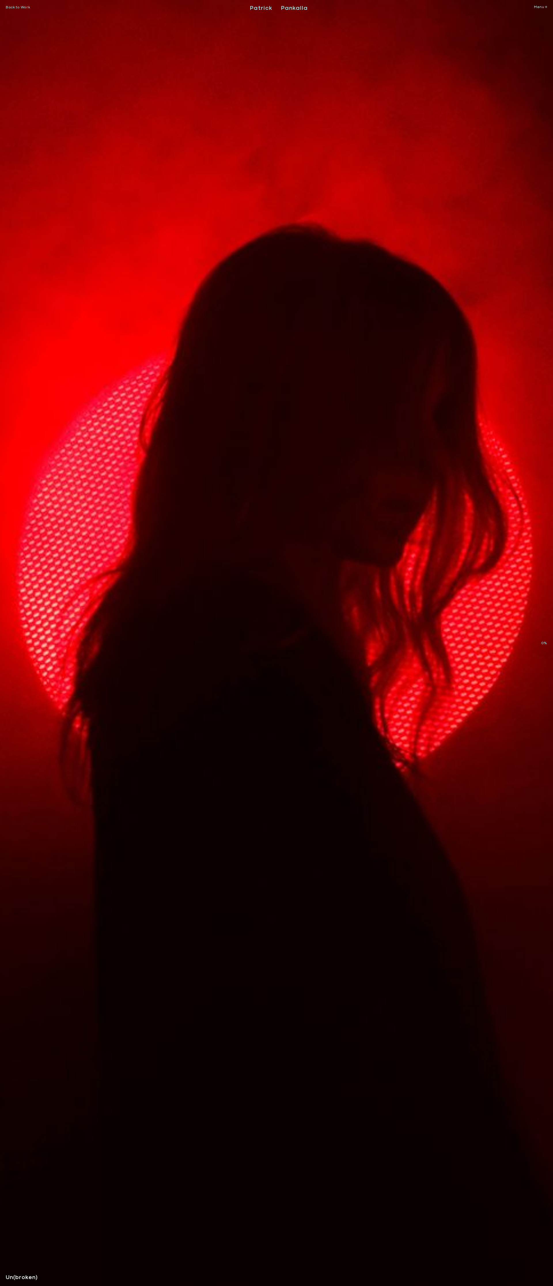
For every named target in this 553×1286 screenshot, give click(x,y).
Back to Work (18, 7)
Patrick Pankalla (279, 8)
